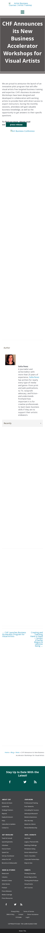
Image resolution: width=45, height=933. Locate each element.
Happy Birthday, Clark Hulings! (22, 737)
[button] (37, 330)
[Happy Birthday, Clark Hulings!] (22, 732)
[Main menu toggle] (22, 12)
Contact (20, 914)
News (17, 752)
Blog (12, 752)
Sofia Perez (14, 68)
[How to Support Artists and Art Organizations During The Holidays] (22, 705)
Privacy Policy (15, 911)
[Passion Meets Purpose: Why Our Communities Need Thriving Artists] (22, 679)
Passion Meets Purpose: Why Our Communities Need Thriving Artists (22, 698)
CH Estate (19, 917)
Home (7, 752)
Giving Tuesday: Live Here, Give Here (22, 726)
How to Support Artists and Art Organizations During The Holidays (22, 711)
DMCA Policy (10, 914)
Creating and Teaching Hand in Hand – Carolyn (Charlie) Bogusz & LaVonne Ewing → (36, 639)
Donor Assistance (32, 914)
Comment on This (28, 68)
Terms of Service (28, 911)
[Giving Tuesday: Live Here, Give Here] (22, 720)
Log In (27, 917)
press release (16, 124)
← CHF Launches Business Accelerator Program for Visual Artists (14, 634)
